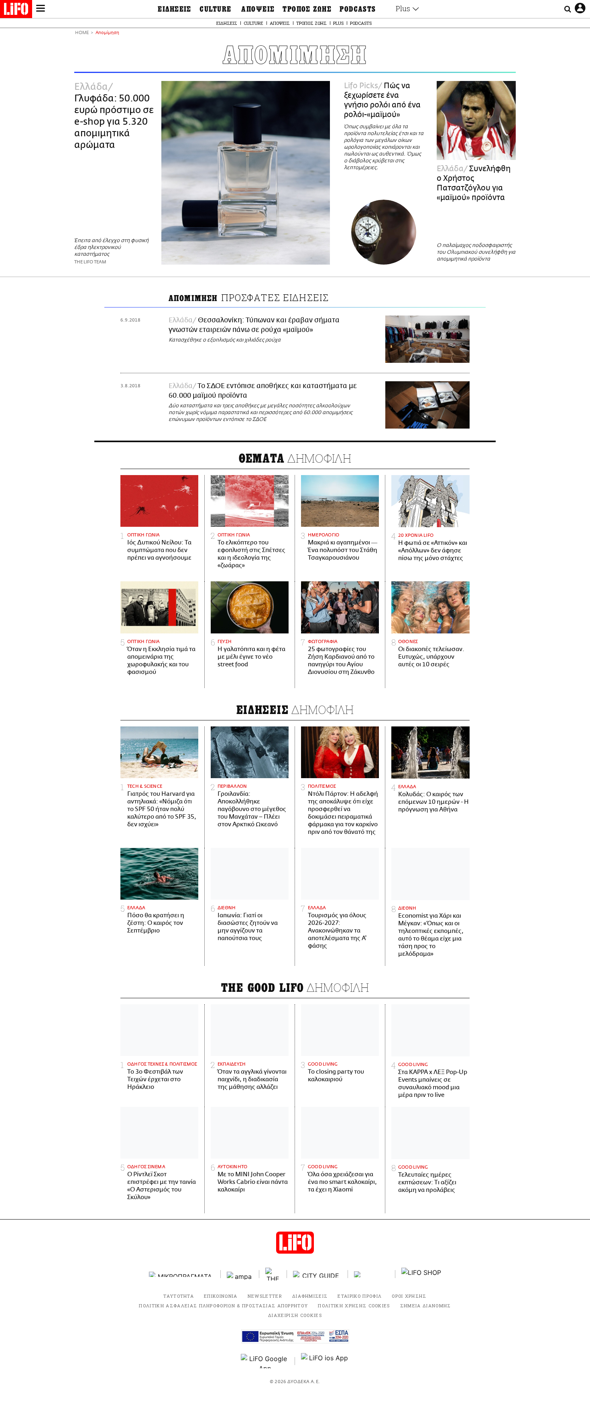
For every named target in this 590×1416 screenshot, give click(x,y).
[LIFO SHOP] (421, 1274)
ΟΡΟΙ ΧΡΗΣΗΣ (409, 1296)
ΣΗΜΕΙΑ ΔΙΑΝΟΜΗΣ (425, 1305)
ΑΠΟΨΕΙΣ (258, 9)
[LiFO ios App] (325, 1361)
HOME (82, 33)
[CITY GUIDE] (317, 1274)
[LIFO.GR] (16, 10)
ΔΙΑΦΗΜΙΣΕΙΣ (310, 1296)
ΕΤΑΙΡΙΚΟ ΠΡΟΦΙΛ (360, 1296)
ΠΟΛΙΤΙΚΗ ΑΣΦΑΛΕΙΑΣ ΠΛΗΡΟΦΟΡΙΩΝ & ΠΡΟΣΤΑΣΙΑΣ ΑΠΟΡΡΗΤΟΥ (223, 1305)
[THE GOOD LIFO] (273, 1274)
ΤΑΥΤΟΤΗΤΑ (178, 1296)
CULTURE (215, 9)
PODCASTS (358, 9)
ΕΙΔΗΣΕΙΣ (174, 9)
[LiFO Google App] (265, 1361)
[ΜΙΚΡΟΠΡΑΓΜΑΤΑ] (182, 1274)
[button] (40, 9)
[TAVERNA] (371, 1274)
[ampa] (240, 1274)
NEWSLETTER (265, 1296)
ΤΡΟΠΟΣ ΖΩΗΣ (307, 9)
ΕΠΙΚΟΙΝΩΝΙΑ (221, 1296)
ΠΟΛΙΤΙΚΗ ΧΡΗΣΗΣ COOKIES (354, 1305)
